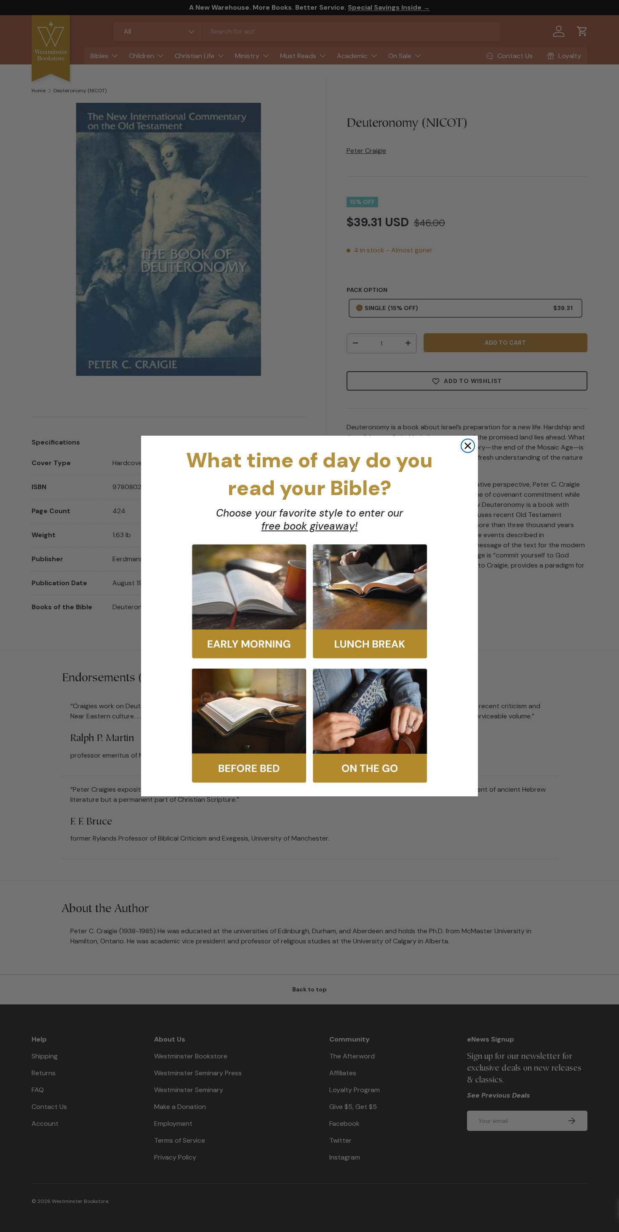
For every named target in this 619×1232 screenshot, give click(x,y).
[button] (249, 601)
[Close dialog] (468, 446)
